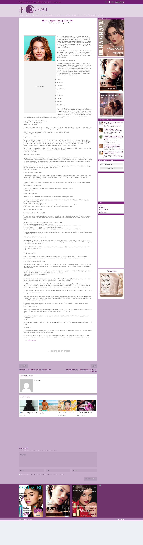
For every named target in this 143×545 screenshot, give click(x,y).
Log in (100, 205)
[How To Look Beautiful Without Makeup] (67, 405)
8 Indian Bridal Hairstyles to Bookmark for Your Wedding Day (113, 129)
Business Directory (47, 2)
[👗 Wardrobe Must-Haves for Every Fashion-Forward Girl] (29, 405)
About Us (21, 2)
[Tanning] (48, 405)
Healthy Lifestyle (118, 125)
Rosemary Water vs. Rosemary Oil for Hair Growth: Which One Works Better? (113, 138)
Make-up (60, 15)
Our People (27, 2)
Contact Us (56, 2)
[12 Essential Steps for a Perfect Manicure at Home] (86, 405)
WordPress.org (102, 212)
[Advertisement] (94, 9)
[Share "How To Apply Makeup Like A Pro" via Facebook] (52, 351)
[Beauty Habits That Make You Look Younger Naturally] (101, 153)
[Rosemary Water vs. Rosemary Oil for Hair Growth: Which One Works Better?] (101, 137)
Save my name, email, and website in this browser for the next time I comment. (42, 475)
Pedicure (52, 15)
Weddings (75, 15)
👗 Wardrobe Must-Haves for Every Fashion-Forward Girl (28, 413)
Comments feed (103, 209)
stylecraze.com (32, 340)
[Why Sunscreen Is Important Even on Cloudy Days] (101, 123)
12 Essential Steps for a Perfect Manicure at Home (85, 413)
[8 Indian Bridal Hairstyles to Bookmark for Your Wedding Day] (101, 130)
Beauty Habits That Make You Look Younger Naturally (113, 152)
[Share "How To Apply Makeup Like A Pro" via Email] (65, 351)
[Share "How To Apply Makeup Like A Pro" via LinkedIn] (62, 351)
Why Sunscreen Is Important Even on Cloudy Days (113, 123)
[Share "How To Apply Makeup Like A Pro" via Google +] (58, 351)
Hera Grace (54, 23)
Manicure (44, 15)
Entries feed (102, 207)
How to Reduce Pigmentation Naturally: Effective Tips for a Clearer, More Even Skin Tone (112, 146)
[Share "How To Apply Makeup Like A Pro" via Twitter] (55, 351)
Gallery (100, 15)
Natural (83, 15)
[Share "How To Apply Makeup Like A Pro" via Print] (68, 351)
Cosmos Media (28, 519)
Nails (37, 15)
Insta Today (92, 15)
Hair (32, 15)
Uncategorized (63, 23)
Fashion (67, 15)
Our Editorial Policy (36, 2)
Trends (21, 15)
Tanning (41, 412)
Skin (27, 15)
